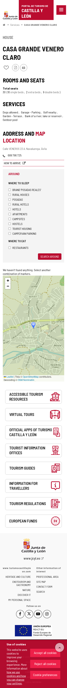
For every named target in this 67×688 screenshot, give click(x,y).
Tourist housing (22, 228)
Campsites (18, 219)
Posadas (17, 199)
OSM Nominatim (26, 379)
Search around (49, 256)
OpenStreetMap (31, 376)
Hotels (16, 209)
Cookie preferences (45, 675)
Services (15, 24)
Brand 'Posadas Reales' (26, 190)
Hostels (17, 224)
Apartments (19, 214)
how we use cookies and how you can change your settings (16, 677)
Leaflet (9, 376)
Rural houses (20, 194)
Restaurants (20, 247)
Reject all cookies (45, 664)
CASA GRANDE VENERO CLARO (40, 24)
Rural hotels (20, 204)
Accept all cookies (45, 653)
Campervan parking (24, 233)
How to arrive (12, 163)
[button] (8, 280)
